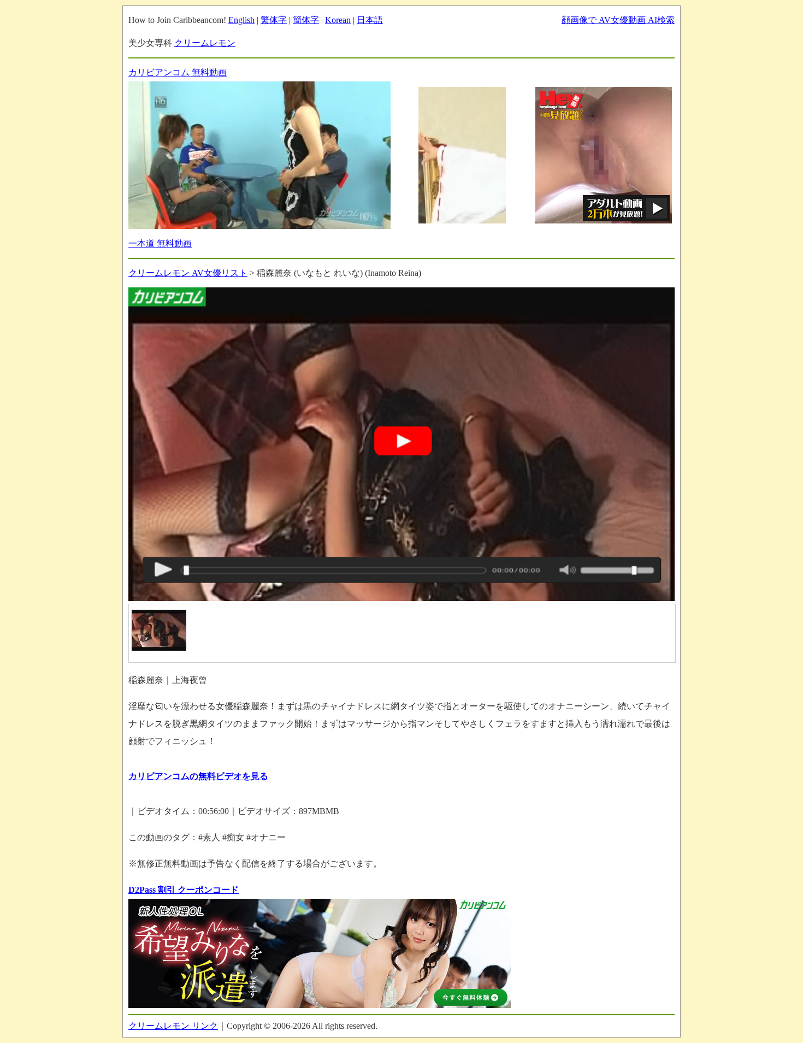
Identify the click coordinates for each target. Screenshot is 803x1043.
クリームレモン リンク (173, 1025)
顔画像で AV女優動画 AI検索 (618, 20)
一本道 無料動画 (160, 243)
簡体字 (306, 20)
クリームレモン (204, 43)
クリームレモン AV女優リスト (187, 273)
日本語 (370, 20)
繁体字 (274, 20)
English (241, 20)
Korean (338, 20)
